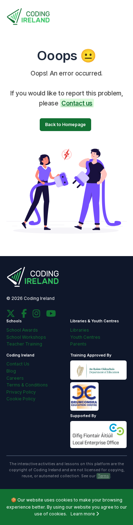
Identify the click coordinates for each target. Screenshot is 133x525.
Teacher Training (24, 344)
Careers (15, 378)
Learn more (83, 513)
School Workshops (26, 337)
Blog (11, 371)
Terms (103, 476)
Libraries (79, 330)
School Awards (22, 330)
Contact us (77, 103)
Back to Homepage (65, 124)
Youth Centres (85, 337)
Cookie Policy (20, 398)
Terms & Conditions (27, 385)
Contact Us (17, 364)
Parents (78, 344)
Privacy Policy (21, 392)
